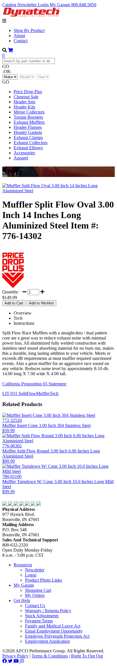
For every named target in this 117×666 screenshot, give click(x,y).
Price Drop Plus (28, 91)
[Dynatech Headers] (38, 504)
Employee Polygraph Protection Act (57, 636)
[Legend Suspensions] (28, 504)
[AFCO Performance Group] (16, 498)
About (19, 35)
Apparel (21, 157)
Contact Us (35, 605)
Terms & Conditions (50, 656)
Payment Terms (39, 620)
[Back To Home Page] (31, 15)
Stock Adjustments (41, 615)
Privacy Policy (15, 656)
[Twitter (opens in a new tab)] (11, 661)
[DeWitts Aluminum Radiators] (16, 504)
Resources (23, 564)
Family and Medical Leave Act (52, 626)
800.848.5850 (83, 4)
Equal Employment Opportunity (54, 631)
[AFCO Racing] (5, 504)
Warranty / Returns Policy (48, 610)
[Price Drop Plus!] (13, 286)
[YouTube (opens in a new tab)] (17, 661)
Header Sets (24, 101)
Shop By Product (29, 30)
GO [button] (5, 66)
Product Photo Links (43, 580)
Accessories (24, 152)
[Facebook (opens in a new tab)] (5, 661)
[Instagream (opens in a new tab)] (22, 661)
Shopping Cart (38, 590)
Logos (30, 575)
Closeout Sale (26, 96)
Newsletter (27, 4)
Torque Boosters (28, 117)
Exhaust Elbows (28, 147)
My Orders (35, 595)
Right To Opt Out (87, 656)
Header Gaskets (28, 132)
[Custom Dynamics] (33, 504)
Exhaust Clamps (28, 137)
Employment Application (47, 641)
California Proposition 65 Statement (34, 383)
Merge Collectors (29, 112)
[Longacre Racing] (11, 504)
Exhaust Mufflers (29, 122)
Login (44, 4)
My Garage (60, 4)
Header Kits (24, 106)
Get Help (22, 600)
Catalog (9, 4)
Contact (21, 40)
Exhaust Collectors (30, 142)
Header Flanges (28, 127)
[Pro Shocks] (22, 504)
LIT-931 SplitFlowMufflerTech (30, 393)
